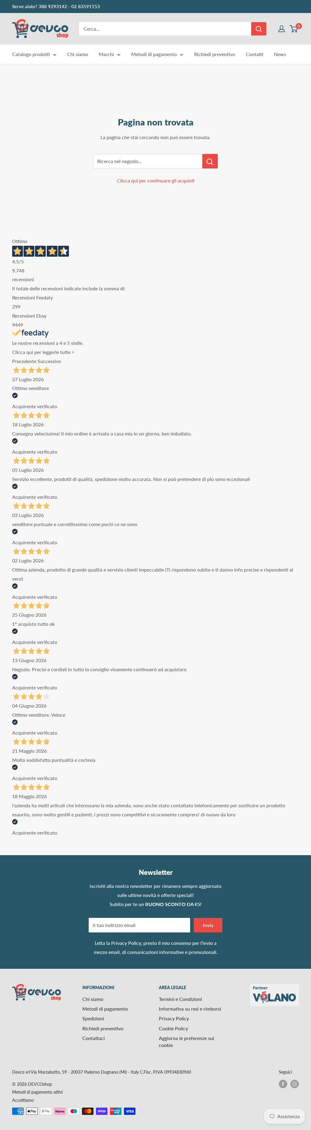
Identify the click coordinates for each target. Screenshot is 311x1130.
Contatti (254, 54)
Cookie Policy (173, 1028)
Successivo (49, 361)
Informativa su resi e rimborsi (190, 1009)
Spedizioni (93, 1018)
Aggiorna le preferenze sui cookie (186, 1041)
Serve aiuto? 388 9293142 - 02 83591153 (56, 6)
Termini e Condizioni (180, 999)
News (280, 54)
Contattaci (93, 1038)
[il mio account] (282, 28)
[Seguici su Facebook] (283, 1083)
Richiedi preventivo (214, 54)
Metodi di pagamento (154, 54)
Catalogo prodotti (31, 54)
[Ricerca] (258, 28)
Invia (208, 925)
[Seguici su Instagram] (294, 1083)
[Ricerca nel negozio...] (210, 161)
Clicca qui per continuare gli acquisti (155, 180)
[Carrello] (294, 28)
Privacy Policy (126, 943)
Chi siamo (77, 54)
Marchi (106, 54)
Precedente (24, 361)
